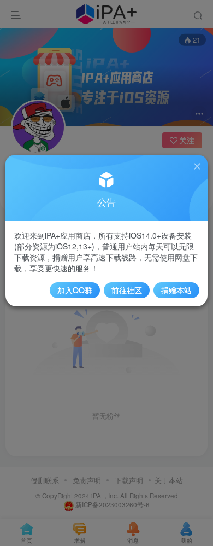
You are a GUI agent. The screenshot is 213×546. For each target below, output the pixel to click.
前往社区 (126, 289)
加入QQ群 (74, 289)
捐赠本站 (176, 289)
